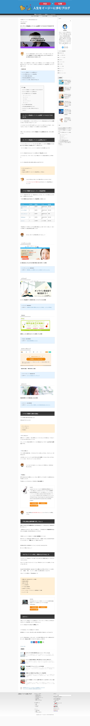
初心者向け (60, 59)
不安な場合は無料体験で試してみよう (29, 106)
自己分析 (37, 706)
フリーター (37, 705)
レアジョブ (26, 97)
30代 (36, 704)
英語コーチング (61, 68)
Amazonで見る (34, 503)
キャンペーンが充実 (62, 57)
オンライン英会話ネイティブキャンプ (33, 375)
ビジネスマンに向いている (39, 697)
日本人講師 (37, 698)
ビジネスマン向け (61, 61)
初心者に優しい (38, 696)
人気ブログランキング (56, 707)
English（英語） (23, 646)
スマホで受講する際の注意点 (27, 104)
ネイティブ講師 (61, 66)
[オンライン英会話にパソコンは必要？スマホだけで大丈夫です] (39, 642)
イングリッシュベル (28, 95)
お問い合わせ (57, 700)
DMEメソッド (61, 70)
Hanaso (62, 136)
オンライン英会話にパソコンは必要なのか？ (30, 91)
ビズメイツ (26, 102)
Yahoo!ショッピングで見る (34, 505)
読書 (36, 711)
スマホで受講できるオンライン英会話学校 (29, 93)
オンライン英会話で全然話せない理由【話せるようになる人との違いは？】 (38, 659)
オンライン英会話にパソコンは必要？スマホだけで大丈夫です (33, 89)
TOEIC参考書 (37, 710)
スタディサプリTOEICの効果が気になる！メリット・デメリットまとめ (38, 652)
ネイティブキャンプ (28, 100)
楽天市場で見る (43, 503)
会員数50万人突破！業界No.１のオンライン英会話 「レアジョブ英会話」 (39, 307)
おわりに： (25, 110)
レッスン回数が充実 (62, 55)
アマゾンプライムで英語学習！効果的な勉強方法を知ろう (32, 688)
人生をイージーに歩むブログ (25, 693)
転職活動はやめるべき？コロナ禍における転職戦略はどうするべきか (34, 687)
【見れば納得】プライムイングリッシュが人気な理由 (35, 666)
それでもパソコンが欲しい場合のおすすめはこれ (30, 108)
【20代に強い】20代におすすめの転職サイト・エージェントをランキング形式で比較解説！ (67, 104)
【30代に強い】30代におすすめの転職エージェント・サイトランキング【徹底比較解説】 (67, 112)
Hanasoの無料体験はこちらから (32, 340)
